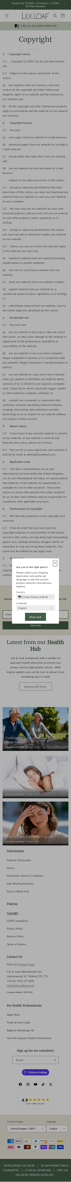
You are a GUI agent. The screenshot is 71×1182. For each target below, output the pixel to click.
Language (21, 603)
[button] (55, 563)
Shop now (35, 616)
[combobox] (33, 597)
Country (20, 592)
